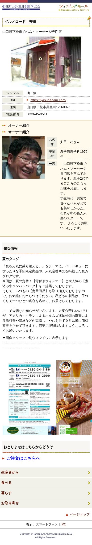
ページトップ (80, 514)
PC (64, 524)
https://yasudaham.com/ (48, 100)
